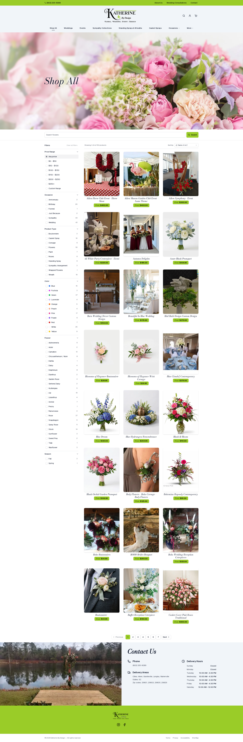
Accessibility (185, 738)
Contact (194, 3)
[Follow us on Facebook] (125, 725)
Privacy (175, 738)
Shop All (53, 28)
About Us (159, 3)
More (189, 28)
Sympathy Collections (102, 28)
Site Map (195, 738)
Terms (168, 738)
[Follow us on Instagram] (118, 725)
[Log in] (189, 15)
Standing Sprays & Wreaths (130, 28)
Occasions (173, 28)
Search (194, 135)
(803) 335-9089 (54, 3)
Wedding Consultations (177, 3)
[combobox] (186, 145)
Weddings (68, 28)
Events (83, 28)
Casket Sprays (155, 28)
